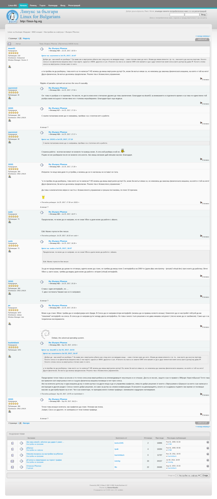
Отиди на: (171, 475)
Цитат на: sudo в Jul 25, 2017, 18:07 (57, 248)
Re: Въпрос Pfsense (58, 48)
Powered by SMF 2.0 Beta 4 (98, 485)
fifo (116, 467)
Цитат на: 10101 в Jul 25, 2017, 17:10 (57, 139)
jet (9, 305)
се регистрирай (199, 11)
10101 (10, 108)
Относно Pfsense (33, 466)
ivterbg (117, 461)
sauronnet (12, 88)
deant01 (11, 48)
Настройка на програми (34, 444)
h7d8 (170, 444)
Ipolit (116, 449)
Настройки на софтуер (34, 450)
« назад (199, 36)
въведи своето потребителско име (171, 11)
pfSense (29, 448)
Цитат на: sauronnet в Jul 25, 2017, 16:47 (59, 56)
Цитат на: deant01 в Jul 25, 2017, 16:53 (58, 350)
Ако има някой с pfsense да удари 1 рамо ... (45, 442)
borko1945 (119, 443)
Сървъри (29, 468)
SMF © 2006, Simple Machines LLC (117, 485)
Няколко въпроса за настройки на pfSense (44, 454)
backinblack (13, 343)
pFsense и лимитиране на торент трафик (44, 460)
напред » (206, 36)
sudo (10, 212)
